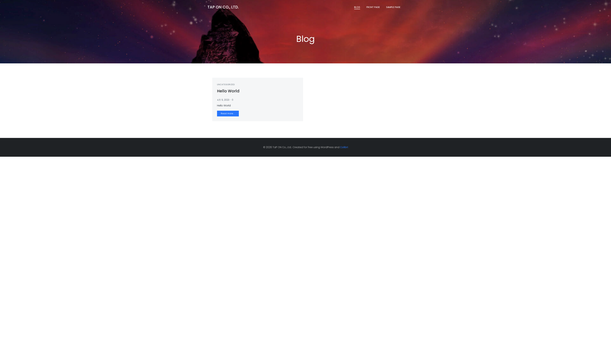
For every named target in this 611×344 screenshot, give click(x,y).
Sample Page (393, 7)
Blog (357, 7)
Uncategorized (226, 84)
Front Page (373, 7)
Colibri (344, 147)
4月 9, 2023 (223, 99)
